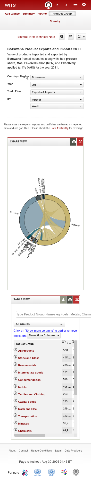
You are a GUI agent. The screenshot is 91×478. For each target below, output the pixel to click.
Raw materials (27, 365)
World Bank (77, 472)
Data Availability (60, 128)
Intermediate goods (30, 372)
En (56, 5)
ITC (26, 472)
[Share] (81, 37)
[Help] (62, 37)
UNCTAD (38, 472)
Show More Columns (42, 335)
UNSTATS (51, 472)
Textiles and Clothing (31, 394)
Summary (29, 13)
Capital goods (27, 401)
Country (55, 21)
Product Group (62, 13)
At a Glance (12, 13)
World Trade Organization (64, 472)
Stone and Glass (28, 357)
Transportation (27, 416)
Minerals (23, 423)
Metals (22, 387)
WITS (10, 5)
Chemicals (25, 430)
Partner (42, 13)
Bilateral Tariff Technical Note (36, 37)
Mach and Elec (27, 409)
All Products (26, 350)
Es (65, 5)
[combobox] (39, 324)
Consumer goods (29, 379)
